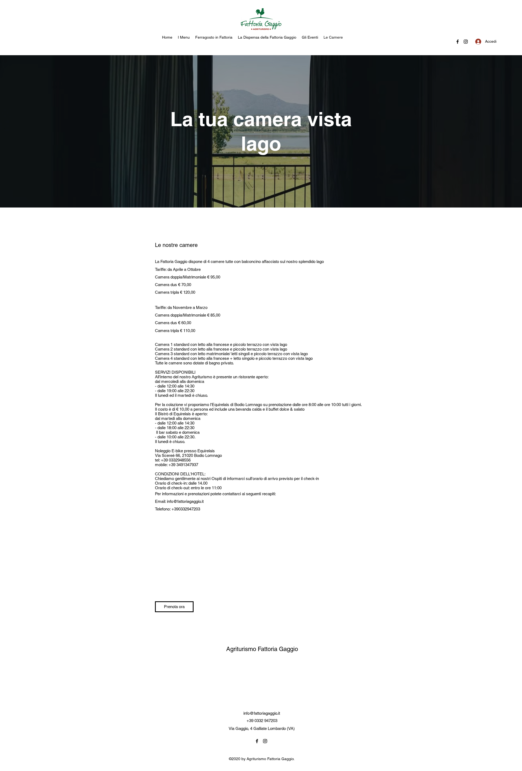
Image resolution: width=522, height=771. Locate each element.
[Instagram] (465, 41)
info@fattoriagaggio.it (185, 501)
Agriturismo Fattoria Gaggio (262, 649)
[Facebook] (457, 41)
